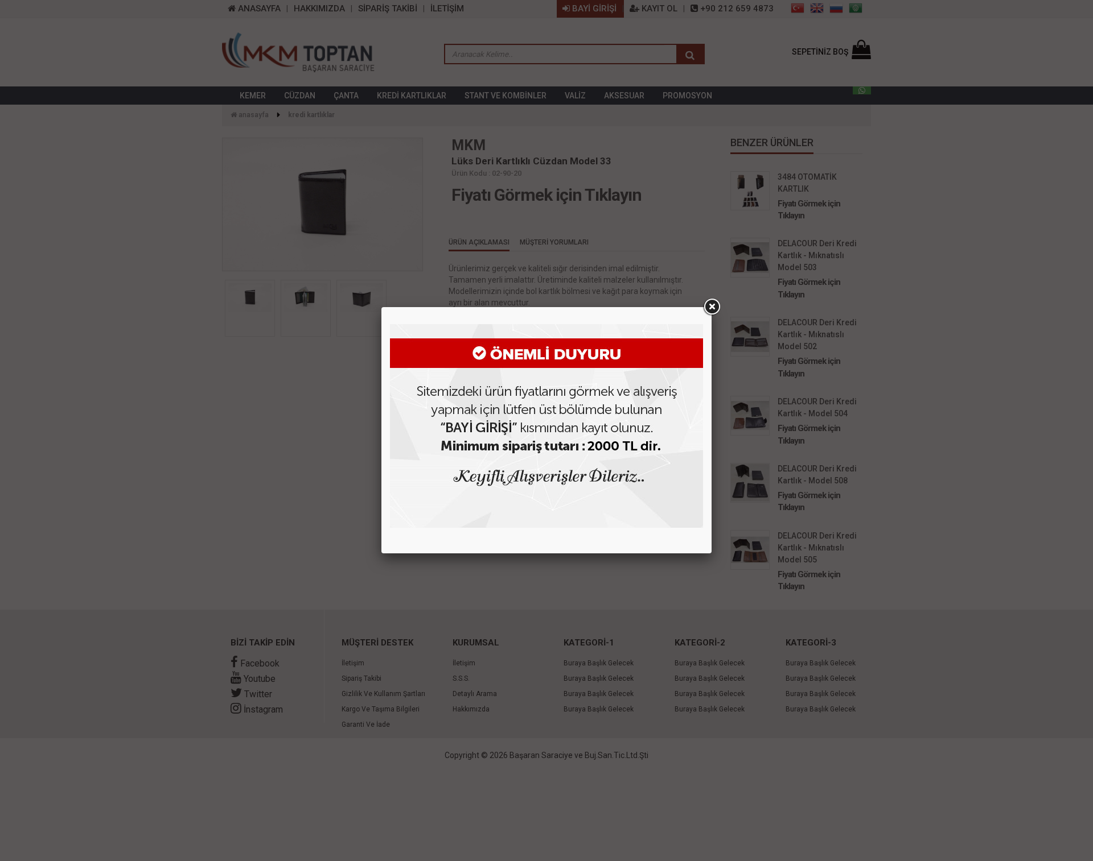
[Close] (711, 307)
